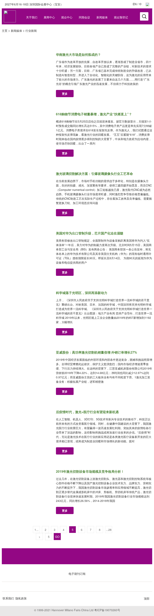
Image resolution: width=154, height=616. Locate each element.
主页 (4, 31)
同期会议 (84, 17)
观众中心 (66, 17)
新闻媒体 (102, 17)
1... (36, 530)
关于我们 (31, 17)
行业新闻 (31, 31)
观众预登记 (121, 17)
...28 (108, 530)
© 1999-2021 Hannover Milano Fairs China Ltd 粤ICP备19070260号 (77, 610)
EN (135, 4)
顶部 (146, 598)
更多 (65, 94)
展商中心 (49, 17)
